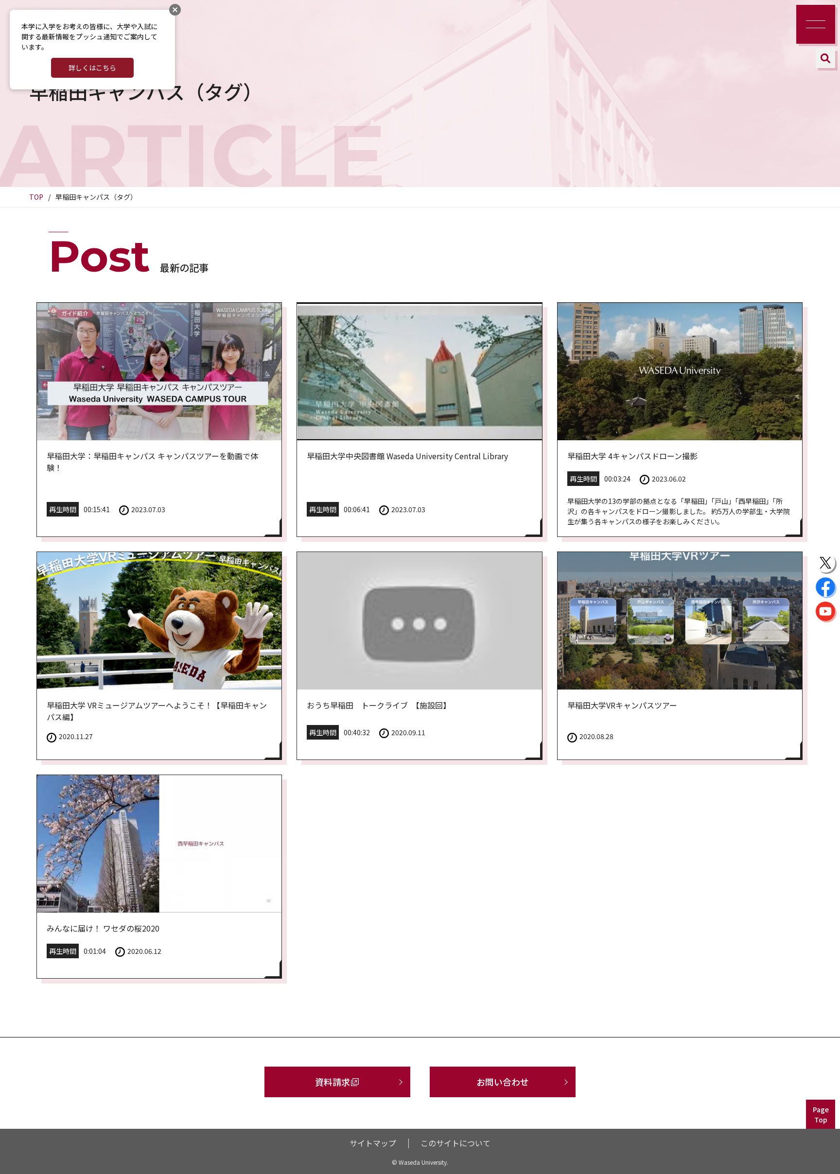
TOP (36, 197)
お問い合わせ (502, 1081)
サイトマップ (373, 1143)
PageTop (821, 1114)
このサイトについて (455, 1143)
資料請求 (332, 1081)
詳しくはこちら (92, 67)
